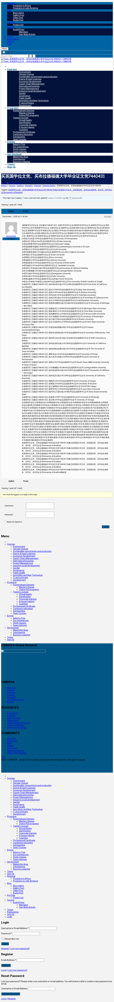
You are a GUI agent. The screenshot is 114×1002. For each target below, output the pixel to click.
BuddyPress (18, 29)
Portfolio (11, 22)
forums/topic (15, 183)
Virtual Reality (25, 120)
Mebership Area (20, 157)
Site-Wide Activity (27, 34)
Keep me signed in (14, 522)
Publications (13, 39)
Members (23, 32)
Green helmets (20, 151)
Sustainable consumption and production (38, 77)
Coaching (23, 129)
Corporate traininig (28, 125)
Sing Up (10, 41)
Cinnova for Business (17, 727)
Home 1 (4, 186)
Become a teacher (21, 161)
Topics (10, 37)
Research (11, 697)
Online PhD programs (29, 115)
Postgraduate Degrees (23, 110)
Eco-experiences (21, 147)
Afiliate (10, 746)
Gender (22, 93)
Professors (12, 741)
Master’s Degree (26, 113)
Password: (9, 515)
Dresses (37, 186)
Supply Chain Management (31, 84)
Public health (25, 98)
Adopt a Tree (19, 144)
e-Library (11, 715)
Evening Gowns (49, 186)
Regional (11, 3)
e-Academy (12, 713)
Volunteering (19, 159)
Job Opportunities (15, 699)
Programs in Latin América (25, 8)
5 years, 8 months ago (57, 198)
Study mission (19, 149)
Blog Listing (18, 13)
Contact (11, 690)
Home (4, 183)
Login (9, 44)
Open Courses (19, 139)
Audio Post (18, 20)
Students (11, 738)
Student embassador (17, 753)
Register (5, 948)
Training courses (20, 118)
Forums (10, 27)
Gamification (25, 122)
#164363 (107, 217)
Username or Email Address (15, 928)
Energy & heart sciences (30, 79)
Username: (9, 506)
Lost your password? (20, 948)
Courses (12, 69)
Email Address (8, 960)
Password (6, 933)
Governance (24, 96)
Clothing (20, 186)
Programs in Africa (22, 5)
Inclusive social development (32, 91)
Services (11, 692)
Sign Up (11, 167)
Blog (9, 10)
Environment (25, 72)
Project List (18, 25)
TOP (3, 757)
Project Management (29, 88)
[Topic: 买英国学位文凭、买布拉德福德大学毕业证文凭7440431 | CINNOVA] (36, 59)
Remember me (11, 939)
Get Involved (14, 154)
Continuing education (23, 134)
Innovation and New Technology (34, 100)
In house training (26, 127)
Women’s (29, 186)
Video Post (18, 17)
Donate (10, 702)
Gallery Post (18, 15)
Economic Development (30, 81)
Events (11, 141)
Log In (105, 527)
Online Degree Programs (18, 723)
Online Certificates (15, 725)
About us (11, 688)
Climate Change (26, 74)
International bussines (29, 86)
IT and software (26, 103)
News (9, 743)
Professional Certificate (24, 132)
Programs (13, 108)
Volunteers (12, 748)
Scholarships (19, 137)
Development (25, 105)
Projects (11, 695)
